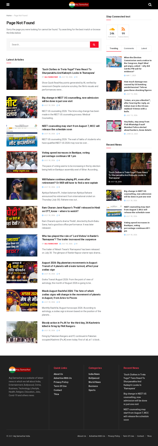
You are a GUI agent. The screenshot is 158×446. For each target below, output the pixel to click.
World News (95, 382)
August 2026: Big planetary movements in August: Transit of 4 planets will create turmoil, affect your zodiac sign (70, 266)
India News (94, 374)
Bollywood (94, 378)
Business (93, 386)
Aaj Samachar (51, 77)
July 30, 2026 (66, 77)
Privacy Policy (61, 382)
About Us (58, 374)
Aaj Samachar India (21, 436)
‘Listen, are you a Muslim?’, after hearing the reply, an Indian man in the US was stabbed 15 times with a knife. (137, 106)
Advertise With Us (63, 378)
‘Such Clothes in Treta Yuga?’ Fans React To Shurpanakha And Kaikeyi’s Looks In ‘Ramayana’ (128, 175)
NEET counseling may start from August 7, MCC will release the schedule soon (137, 210)
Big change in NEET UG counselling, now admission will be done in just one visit (137, 194)
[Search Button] (150, 4)
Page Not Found (20, 16)
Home (9, 16)
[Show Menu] (7, 4)
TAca (56, 394)
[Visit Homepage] (79, 5)
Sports (92, 390)
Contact (58, 390)
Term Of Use (60, 386)
